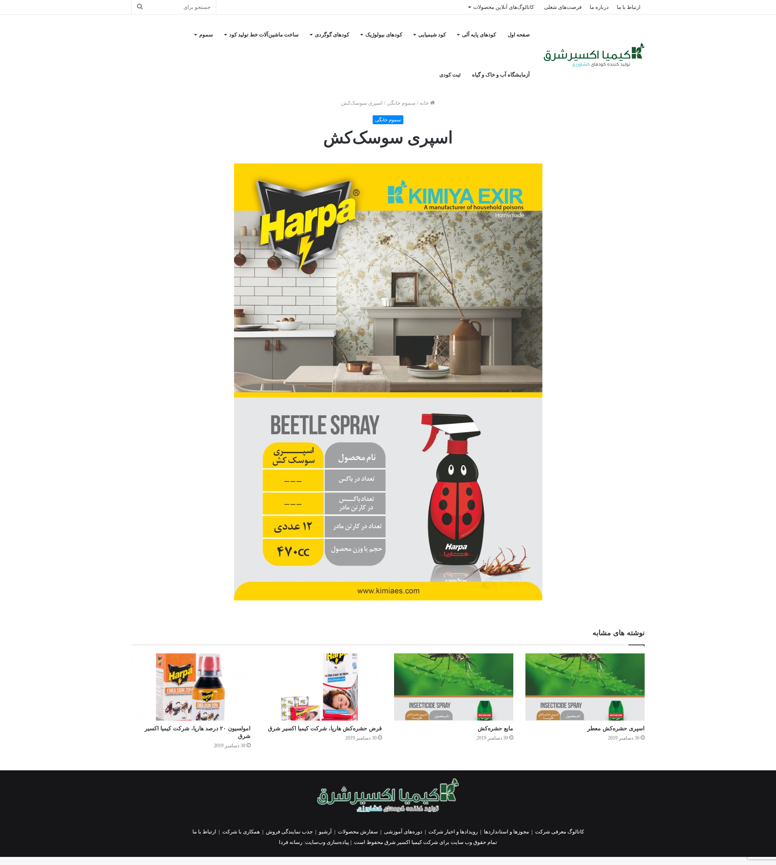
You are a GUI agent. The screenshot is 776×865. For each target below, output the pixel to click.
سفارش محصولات (358, 832)
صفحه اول (519, 35)
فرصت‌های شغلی (563, 7)
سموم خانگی (401, 103)
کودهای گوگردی (332, 35)
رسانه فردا (290, 842)
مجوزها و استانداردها (506, 832)
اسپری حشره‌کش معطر (616, 728)
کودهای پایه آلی (479, 35)
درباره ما (599, 7)
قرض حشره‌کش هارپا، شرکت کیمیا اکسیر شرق (325, 728)
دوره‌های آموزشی (403, 832)
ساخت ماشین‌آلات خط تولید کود (264, 35)
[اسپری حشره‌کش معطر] (585, 687)
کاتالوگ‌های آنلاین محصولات (503, 7)
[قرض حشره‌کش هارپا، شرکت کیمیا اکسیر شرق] (322, 687)
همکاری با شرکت (241, 832)
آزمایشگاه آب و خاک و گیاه (501, 75)
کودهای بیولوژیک (383, 35)
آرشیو (325, 832)
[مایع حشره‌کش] (453, 687)
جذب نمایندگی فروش (289, 832)
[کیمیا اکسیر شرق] (594, 55)
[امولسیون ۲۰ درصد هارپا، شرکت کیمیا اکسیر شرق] (191, 687)
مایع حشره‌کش (495, 728)
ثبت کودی (450, 75)
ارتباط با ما (629, 7)
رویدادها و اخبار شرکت (453, 832)
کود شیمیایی (432, 35)
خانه (425, 103)
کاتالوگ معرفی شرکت (559, 832)
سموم (206, 35)
